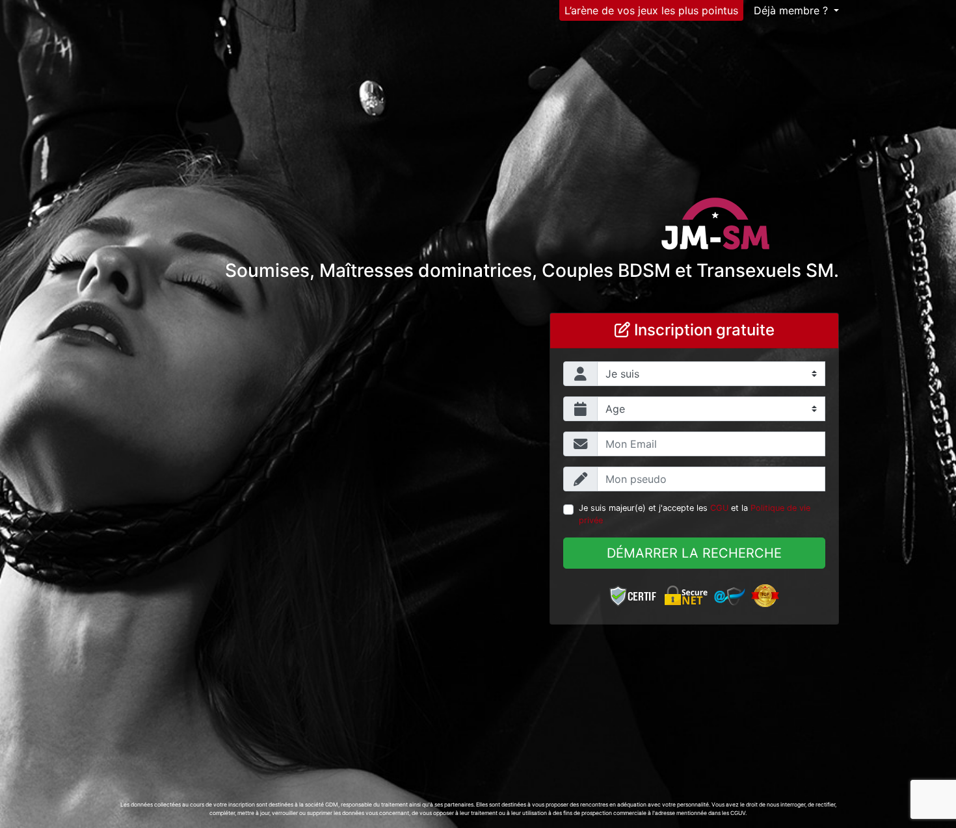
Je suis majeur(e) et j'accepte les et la (694, 514)
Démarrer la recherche (694, 553)
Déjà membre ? (792, 10)
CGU (719, 508)
